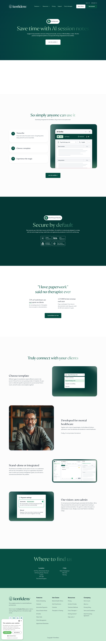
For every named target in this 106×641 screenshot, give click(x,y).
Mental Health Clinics (57, 601)
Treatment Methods (73, 607)
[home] (18, 6)
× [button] (21, 620)
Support (60, 6)
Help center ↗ (71, 617)
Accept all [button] (7, 632)
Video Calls (39, 617)
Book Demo (81, 6)
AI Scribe (38, 613)
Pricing (53, 6)
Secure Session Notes (41, 610)
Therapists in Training (57, 610)
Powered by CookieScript (12, 638)
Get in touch (87, 601)
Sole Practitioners (56, 604)
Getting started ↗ (72, 613)
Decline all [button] (17, 632)
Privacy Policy (87, 607)
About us (86, 604)
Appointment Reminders (42, 623)
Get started (92, 6)
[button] (87, 3)
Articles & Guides (72, 604)
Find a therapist (68, 6)
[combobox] (19, 621)
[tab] (28, 135)
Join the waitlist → (53, 42)
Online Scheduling (41, 601)
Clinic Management (41, 620)
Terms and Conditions (89, 610)
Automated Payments (41, 607)
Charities (54, 607)
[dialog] (12, 629)
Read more (13, 629)
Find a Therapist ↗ (72, 610)
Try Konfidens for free (53, 315)
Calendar (38, 604)
